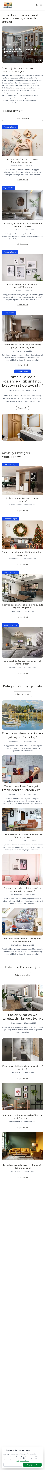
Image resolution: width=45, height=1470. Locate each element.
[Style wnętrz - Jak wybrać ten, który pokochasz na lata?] (22, 44)
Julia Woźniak (17, 291)
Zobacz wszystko (22, 118)
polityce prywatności (22, 1461)
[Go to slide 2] (38, 60)
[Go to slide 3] (40, 60)
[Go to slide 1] (36, 60)
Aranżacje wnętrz (22, 371)
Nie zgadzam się (13, 1465)
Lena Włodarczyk (17, 230)
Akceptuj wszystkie (32, 1465)
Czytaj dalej (22, 408)
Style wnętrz (11, 45)
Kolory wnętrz (8, 313)
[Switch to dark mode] (37, 5)
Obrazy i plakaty (9, 127)
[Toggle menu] (41, 5)
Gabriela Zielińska (10, 55)
